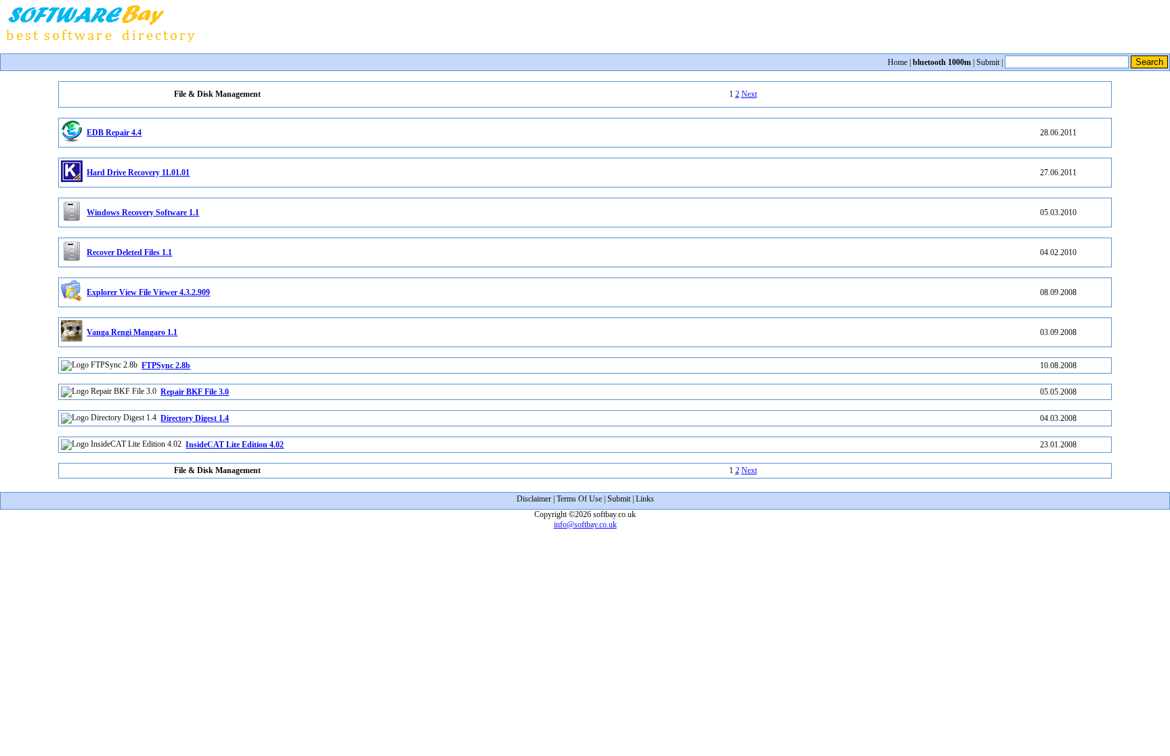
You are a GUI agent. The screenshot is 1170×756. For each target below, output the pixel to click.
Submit (987, 62)
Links (645, 499)
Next (749, 94)
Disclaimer (534, 499)
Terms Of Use (579, 499)
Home (897, 62)
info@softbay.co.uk (585, 524)
